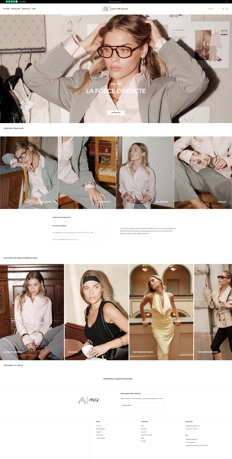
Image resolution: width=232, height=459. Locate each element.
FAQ (142, 426)
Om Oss (98, 426)
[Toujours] (97, 312)
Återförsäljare (100, 429)
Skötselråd (99, 435)
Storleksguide (100, 438)
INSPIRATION (26, 9)
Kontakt (143, 441)
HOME (34, 9)
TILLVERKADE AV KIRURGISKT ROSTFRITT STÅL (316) (73, 233)
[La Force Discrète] (32, 312)
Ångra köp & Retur (146, 435)
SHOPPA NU (116, 113)
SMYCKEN (6, 9)
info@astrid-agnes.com (193, 426)
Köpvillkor (144, 429)
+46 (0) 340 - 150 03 (191, 429)
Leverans (143, 432)
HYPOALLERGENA (59, 226)
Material (98, 432)
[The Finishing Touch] (161, 312)
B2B (226, 1)
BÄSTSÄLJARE (15, 9)
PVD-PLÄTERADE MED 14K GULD (65, 239)
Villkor (143, 438)
